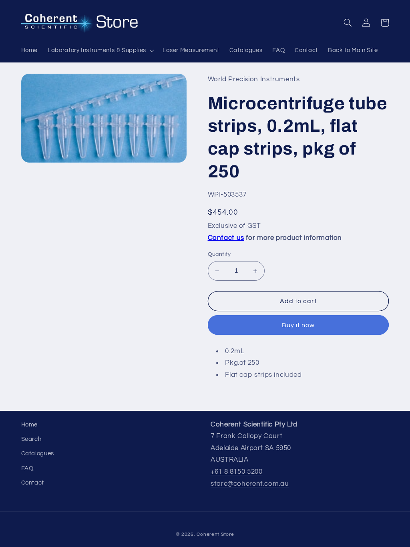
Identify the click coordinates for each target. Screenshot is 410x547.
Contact (32, 483)
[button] (100, 50)
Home (29, 425)
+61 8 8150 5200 (236, 471)
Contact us (226, 237)
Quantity (219, 254)
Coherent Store (215, 534)
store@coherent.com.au (250, 483)
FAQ (27, 468)
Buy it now (298, 325)
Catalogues (37, 453)
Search (31, 439)
